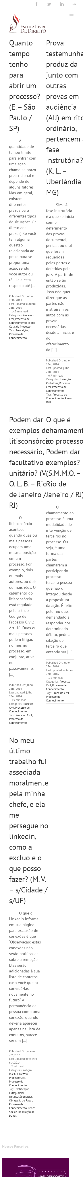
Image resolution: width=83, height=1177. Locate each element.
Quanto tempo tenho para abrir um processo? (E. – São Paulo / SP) (24, 85)
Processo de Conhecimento (19, 321)
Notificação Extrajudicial (19, 1091)
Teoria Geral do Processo (22, 324)
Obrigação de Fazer (20, 1100)
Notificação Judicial (20, 1097)
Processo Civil (24, 715)
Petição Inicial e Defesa (20, 1072)
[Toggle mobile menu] (71, 15)
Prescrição (22, 330)
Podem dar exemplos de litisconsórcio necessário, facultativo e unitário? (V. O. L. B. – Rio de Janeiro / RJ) (30, 462)
